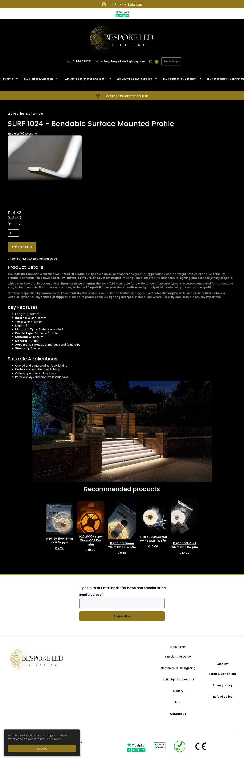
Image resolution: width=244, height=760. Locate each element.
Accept (42, 748)
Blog (178, 702)
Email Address (91, 595)
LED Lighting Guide (178, 656)
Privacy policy (222, 685)
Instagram (135, 4)
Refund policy (222, 697)
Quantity (14, 223)
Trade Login (171, 61)
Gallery (178, 691)
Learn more (54, 739)
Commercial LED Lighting (178, 668)
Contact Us (178, 714)
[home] (122, 38)
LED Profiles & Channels (25, 113)
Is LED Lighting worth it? (178, 679)
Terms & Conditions (222, 674)
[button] (153, 61)
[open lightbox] (45, 172)
